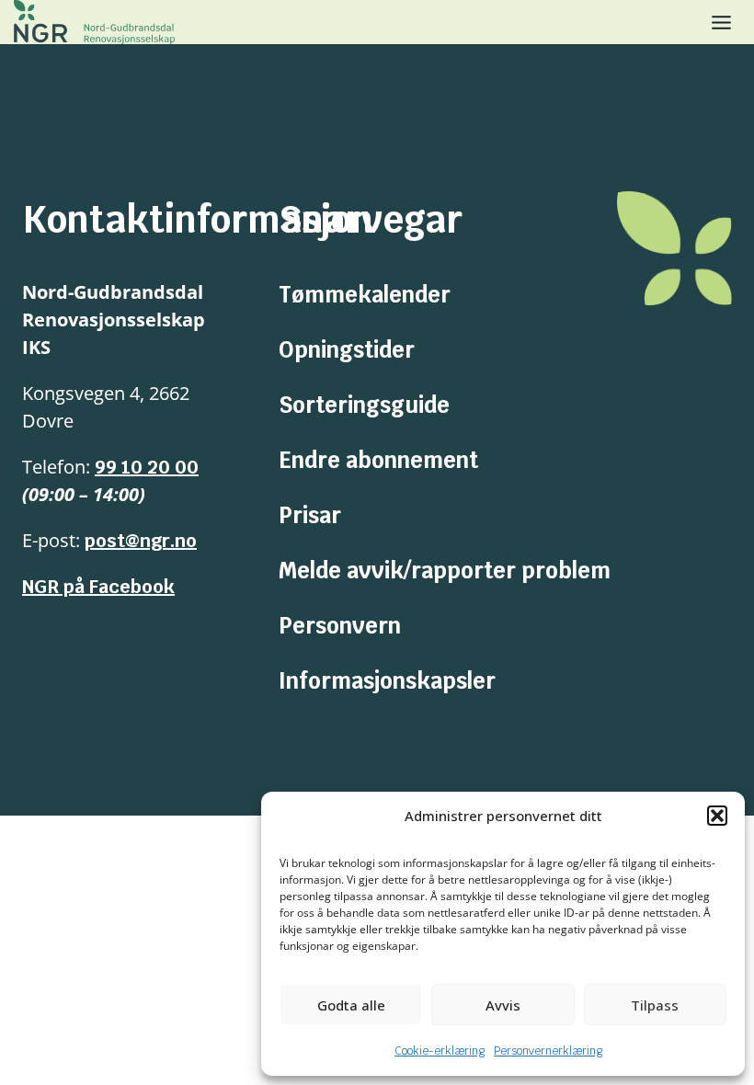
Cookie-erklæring (439, 1051)
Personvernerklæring (548, 1051)
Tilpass (655, 1005)
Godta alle (351, 1005)
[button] (717, 815)
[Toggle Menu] (721, 22)
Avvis (503, 1005)
